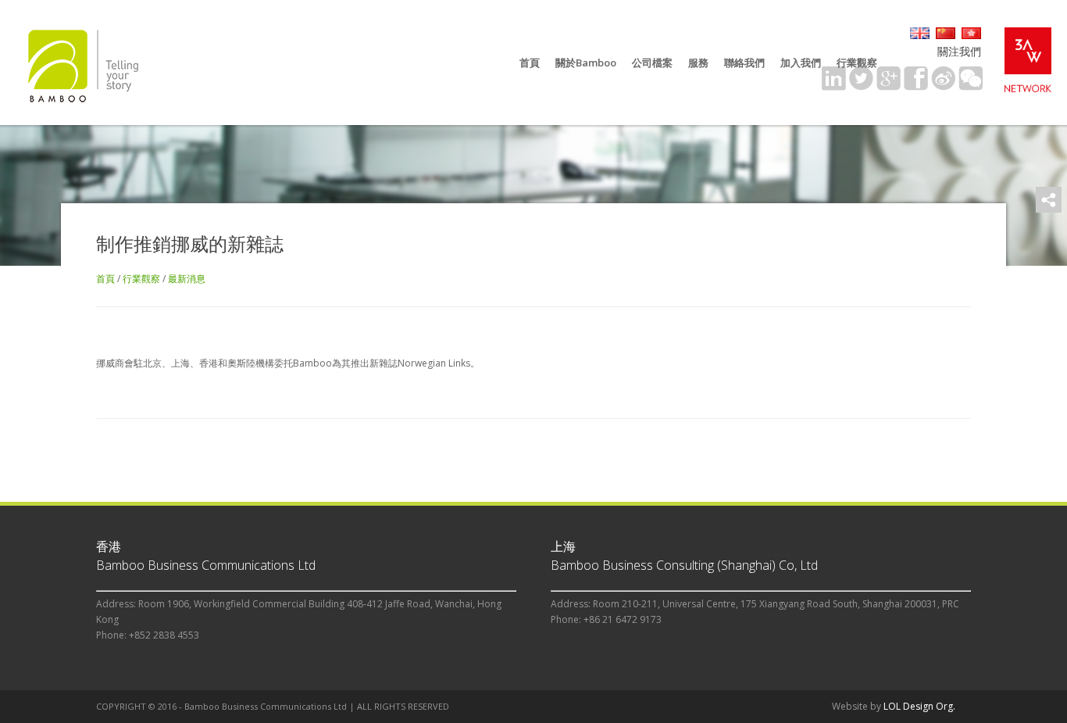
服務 (698, 62)
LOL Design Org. (919, 706)
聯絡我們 (744, 62)
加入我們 (800, 62)
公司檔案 (652, 62)
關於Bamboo (585, 62)
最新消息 (186, 278)
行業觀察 (857, 62)
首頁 (529, 62)
